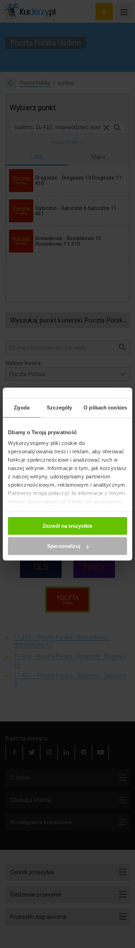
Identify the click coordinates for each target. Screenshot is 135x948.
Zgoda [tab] (21, 408)
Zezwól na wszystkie (67, 526)
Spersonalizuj (63, 546)
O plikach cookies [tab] (105, 408)
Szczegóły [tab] (59, 408)
